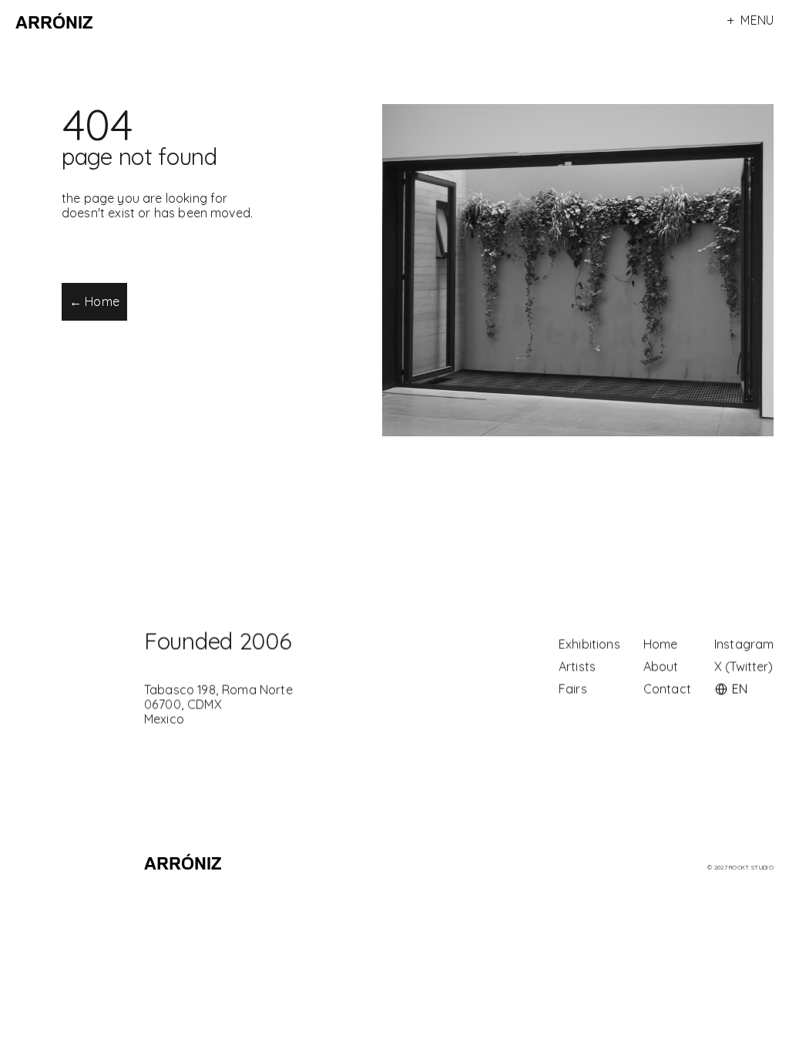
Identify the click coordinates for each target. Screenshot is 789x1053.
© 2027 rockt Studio (740, 867)
